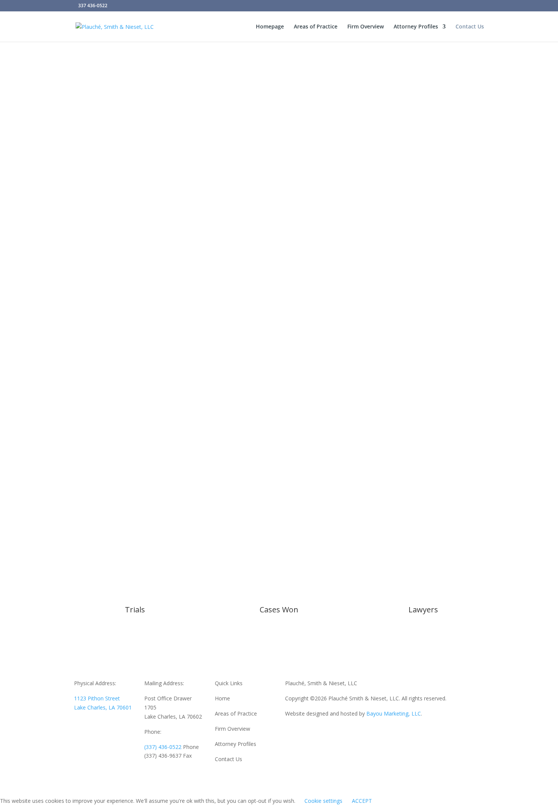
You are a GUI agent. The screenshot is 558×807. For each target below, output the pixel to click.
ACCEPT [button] (362, 800)
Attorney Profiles (416, 27)
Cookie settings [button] (323, 800)
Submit (462, 460)
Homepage (270, 27)
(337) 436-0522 (162, 746)
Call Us (135, 224)
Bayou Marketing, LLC (393, 713)
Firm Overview (365, 27)
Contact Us (470, 27)
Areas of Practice (315, 27)
